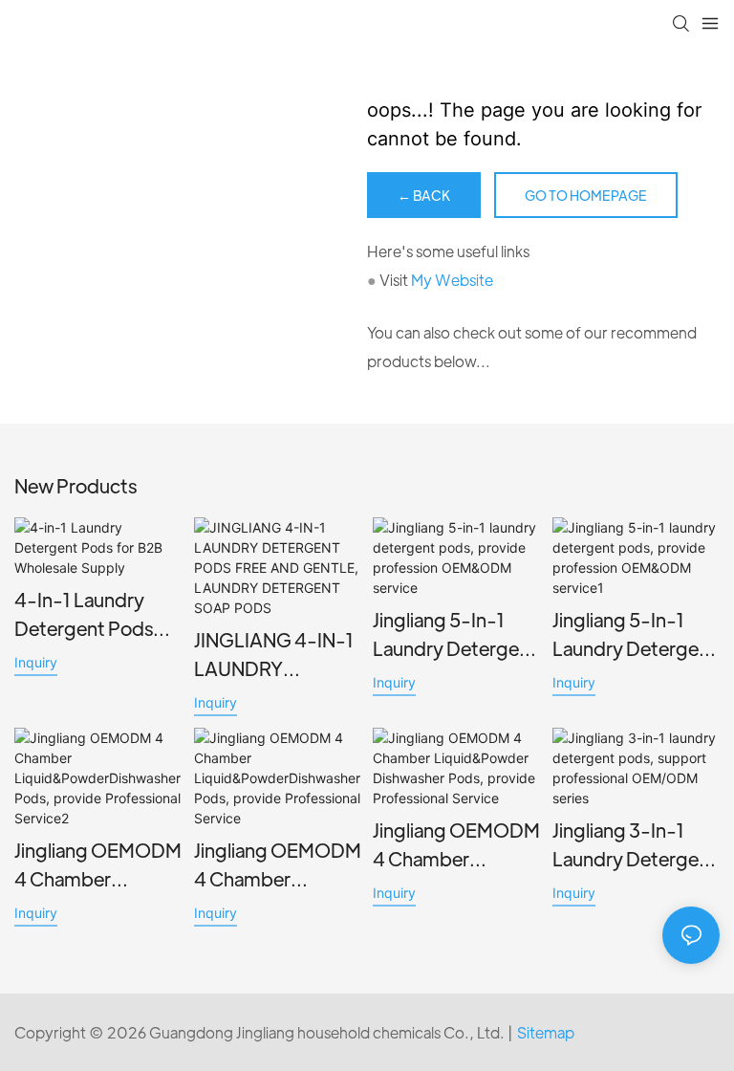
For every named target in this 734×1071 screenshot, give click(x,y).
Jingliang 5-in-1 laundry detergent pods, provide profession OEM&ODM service (455, 635)
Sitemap (545, 1032)
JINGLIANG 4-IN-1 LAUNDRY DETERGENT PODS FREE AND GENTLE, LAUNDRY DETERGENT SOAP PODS (277, 655)
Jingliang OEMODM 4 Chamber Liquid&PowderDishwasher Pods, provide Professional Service (277, 865)
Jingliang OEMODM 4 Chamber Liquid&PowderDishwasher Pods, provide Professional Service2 (98, 865)
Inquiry (35, 662)
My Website (452, 280)
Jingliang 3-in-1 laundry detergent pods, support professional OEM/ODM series (634, 845)
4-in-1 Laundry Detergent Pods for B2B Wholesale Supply (94, 615)
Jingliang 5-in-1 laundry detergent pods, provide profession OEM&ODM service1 (634, 635)
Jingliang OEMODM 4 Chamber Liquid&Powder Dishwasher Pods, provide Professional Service (456, 845)
